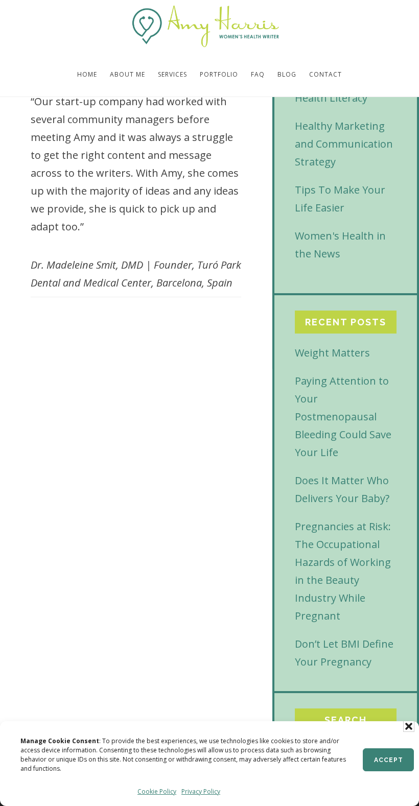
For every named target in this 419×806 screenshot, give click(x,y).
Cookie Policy (156, 791)
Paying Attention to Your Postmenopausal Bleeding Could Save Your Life (343, 416)
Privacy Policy (200, 791)
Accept (388, 760)
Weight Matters (332, 353)
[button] (409, 726)
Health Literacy (331, 98)
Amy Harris (206, 27)
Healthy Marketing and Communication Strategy (344, 144)
